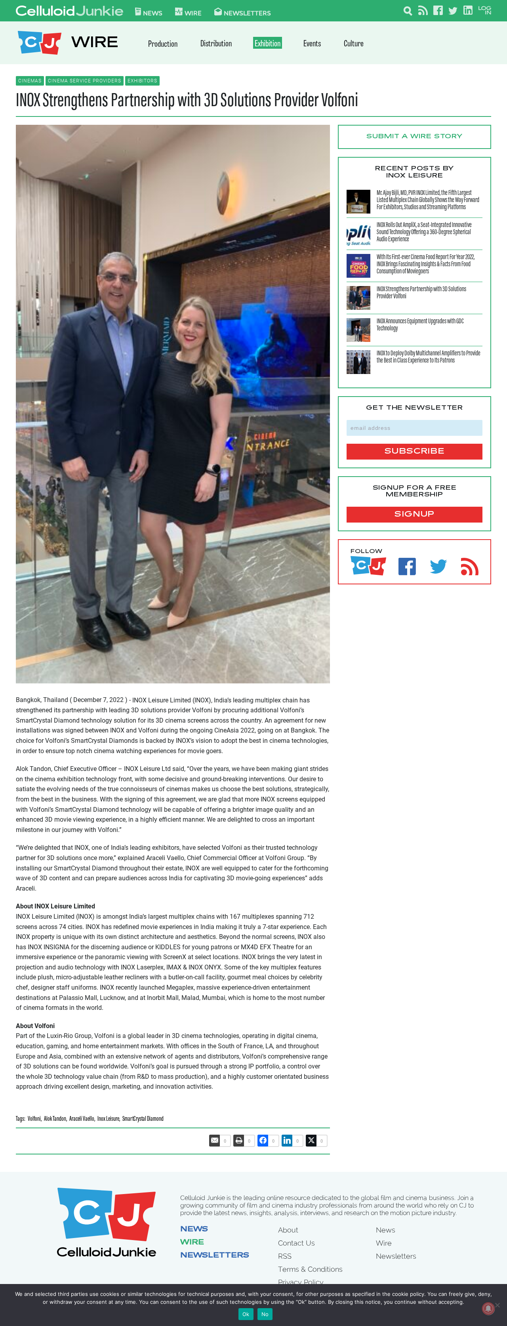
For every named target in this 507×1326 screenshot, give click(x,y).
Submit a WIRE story (414, 136)
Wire (192, 1243)
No (265, 1314)
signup (415, 514)
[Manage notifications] (488, 1308)
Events (312, 44)
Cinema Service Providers (84, 81)
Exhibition (267, 44)
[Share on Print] (238, 1141)
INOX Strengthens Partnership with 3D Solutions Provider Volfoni (187, 101)
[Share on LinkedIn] (287, 1141)
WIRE (94, 44)
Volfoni (34, 1119)
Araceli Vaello (81, 1119)
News (152, 13)
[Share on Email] (214, 1141)
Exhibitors (142, 81)
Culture (354, 44)
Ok (246, 1314)
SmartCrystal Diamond (143, 1119)
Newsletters (247, 13)
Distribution (216, 44)
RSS (285, 1256)
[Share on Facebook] (263, 1141)
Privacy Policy (301, 1282)
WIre (193, 13)
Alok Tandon (55, 1119)
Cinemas (30, 81)
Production (162, 45)
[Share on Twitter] (311, 1141)
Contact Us (296, 1243)
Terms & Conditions (310, 1269)
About (288, 1230)
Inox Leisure (108, 1119)
